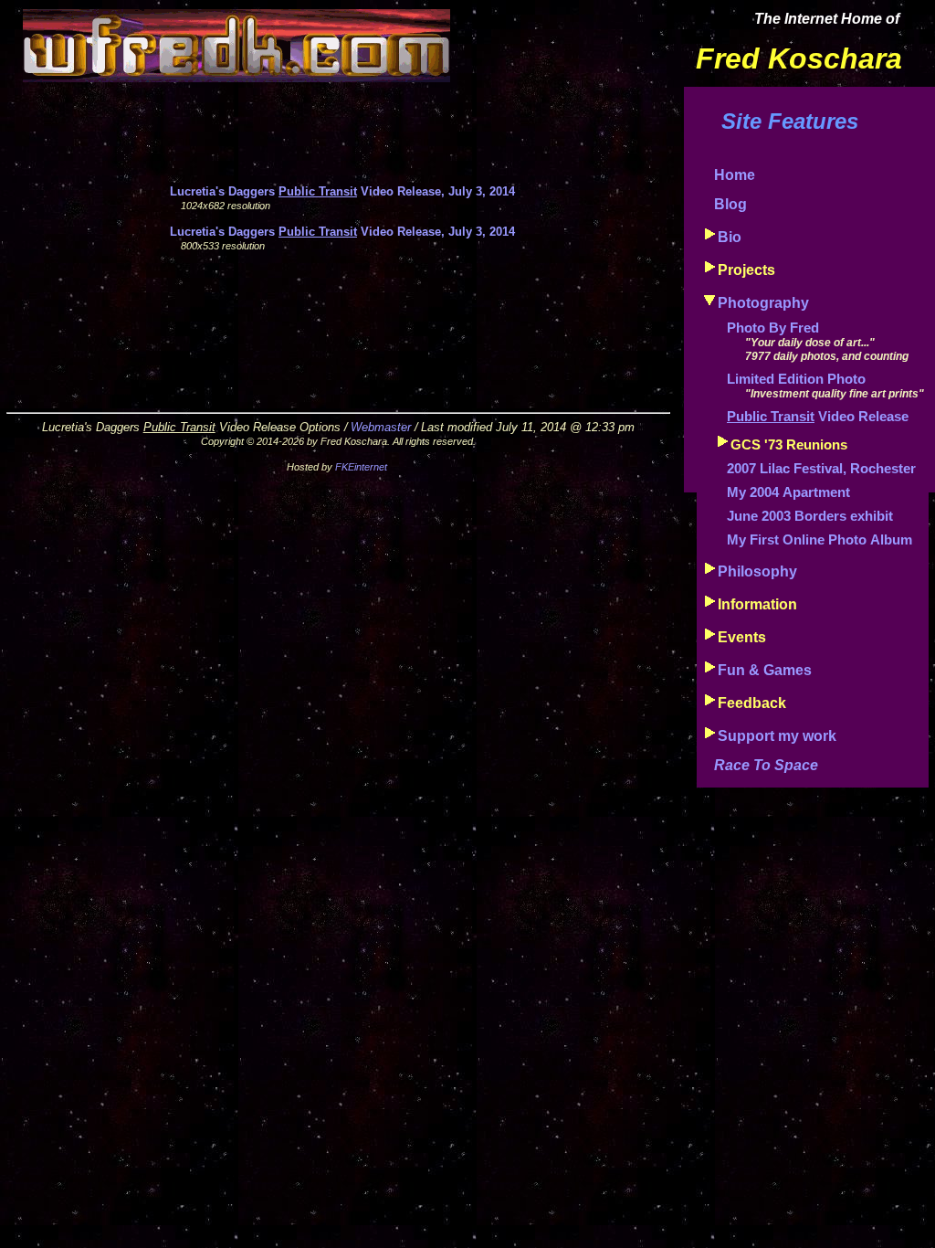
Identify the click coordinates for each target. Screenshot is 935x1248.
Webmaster (381, 427)
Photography (763, 303)
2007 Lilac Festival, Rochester (821, 468)
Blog (730, 204)
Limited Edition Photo (796, 379)
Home (734, 175)
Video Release (818, 416)
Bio (729, 237)
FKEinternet (361, 466)
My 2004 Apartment (788, 492)
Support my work (777, 736)
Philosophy (757, 571)
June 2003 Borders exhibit (810, 516)
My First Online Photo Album (819, 540)
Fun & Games (765, 670)
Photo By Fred (773, 328)
